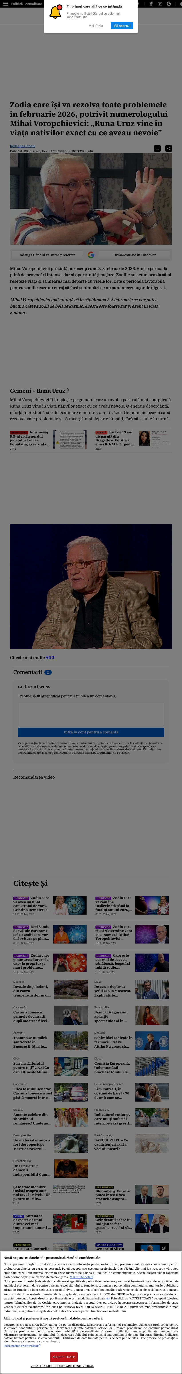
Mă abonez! (122, 25)
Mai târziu (96, 25)
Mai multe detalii (81, 1277)
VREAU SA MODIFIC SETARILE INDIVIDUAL (62, 1366)
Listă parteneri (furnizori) (22, 1346)
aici (108, 1298)
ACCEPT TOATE (63, 1357)
